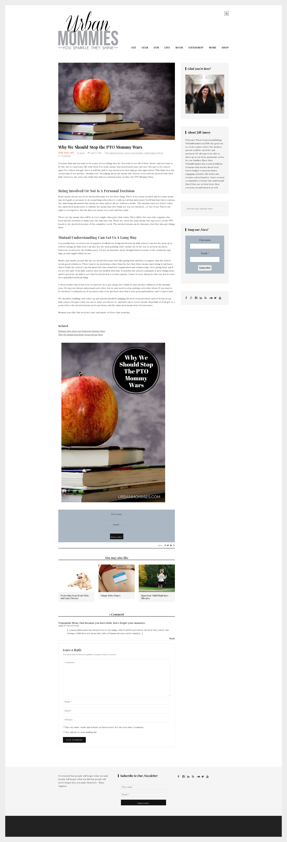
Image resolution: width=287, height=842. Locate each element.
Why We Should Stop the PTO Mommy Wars (100, 147)
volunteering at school (153, 153)
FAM (156, 47)
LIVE (167, 47)
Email (116, 524)
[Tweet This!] (168, 545)
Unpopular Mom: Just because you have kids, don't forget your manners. (101, 622)
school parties (137, 153)
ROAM (179, 47)
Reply (172, 638)
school (127, 153)
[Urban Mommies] (88, 48)
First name (116, 514)
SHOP (225, 47)
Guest (82, 153)
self (72, 152)
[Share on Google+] (174, 545)
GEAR (145, 47)
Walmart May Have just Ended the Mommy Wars (81, 331)
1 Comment (66, 156)
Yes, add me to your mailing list (81, 732)
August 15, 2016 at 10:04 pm (68, 626)
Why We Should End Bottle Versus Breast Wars (80, 334)
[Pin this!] (171, 545)
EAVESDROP (195, 47)
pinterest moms (116, 153)
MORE (212, 47)
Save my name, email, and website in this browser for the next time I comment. (104, 727)
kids (66, 152)
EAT (133, 47)
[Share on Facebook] (165, 545)
